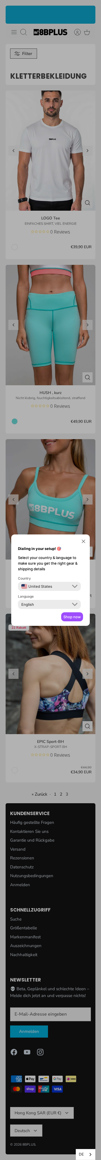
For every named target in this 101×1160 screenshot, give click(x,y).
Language (26, 596)
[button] (83, 542)
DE (81, 1154)
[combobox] (85, 1154)
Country (24, 578)
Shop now (72, 617)
